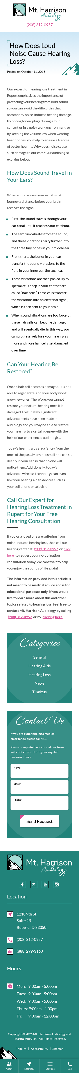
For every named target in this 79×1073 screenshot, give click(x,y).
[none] (9, 1066)
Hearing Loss (40, 674)
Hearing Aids (40, 665)
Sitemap (57, 1049)
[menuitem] (9, 1066)
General (39, 657)
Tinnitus (39, 691)
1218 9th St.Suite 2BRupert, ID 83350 (31, 921)
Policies (21, 1049)
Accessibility (39, 1049)
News (40, 683)
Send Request (39, 821)
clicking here (53, 617)
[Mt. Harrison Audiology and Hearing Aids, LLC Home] (39, 11)
